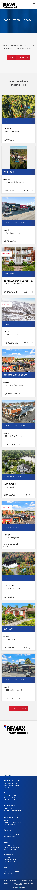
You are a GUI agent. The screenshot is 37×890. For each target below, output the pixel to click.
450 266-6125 (11, 812)
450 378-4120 (11, 787)
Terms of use (23, 883)
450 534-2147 (11, 799)
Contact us (23, 57)
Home (11, 57)
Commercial (8, 779)
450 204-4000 (12, 861)
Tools (6, 788)
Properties (7, 775)
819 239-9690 (11, 836)
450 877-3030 (11, 849)
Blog (5, 802)
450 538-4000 (11, 874)
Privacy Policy (14, 883)
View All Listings (18, 708)
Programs (7, 792)
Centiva (22, 887)
